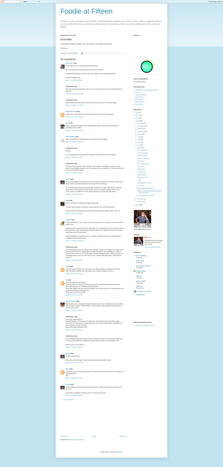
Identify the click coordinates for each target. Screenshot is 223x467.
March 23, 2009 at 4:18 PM (74, 310)
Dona (67, 369)
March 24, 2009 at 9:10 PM (74, 395)
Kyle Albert (69, 63)
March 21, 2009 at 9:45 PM (74, 80)
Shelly (68, 266)
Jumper (68, 220)
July (138, 137)
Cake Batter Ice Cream (144, 183)
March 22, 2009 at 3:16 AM (74, 157)
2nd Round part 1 (142, 153)
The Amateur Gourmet (143, 266)
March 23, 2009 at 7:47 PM (74, 362)
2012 (137, 113)
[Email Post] (81, 53)
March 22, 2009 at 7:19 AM (74, 173)
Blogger (120, 452)
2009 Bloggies (141, 175)
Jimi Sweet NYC (71, 111)
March (139, 148)
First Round (140, 161)
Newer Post (64, 436)
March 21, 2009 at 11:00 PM (74, 142)
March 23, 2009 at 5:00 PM (74, 330)
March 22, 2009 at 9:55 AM (74, 213)
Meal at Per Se (140, 102)
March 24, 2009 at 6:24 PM (74, 378)
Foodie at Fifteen (86, 11)
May (138, 142)
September (141, 131)
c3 (66, 280)
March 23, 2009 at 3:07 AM (74, 274)
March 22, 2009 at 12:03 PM (74, 241)
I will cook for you (142, 177)
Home (94, 436)
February (140, 199)
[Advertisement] (93, 418)
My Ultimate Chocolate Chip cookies (146, 90)
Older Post (122, 436)
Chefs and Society (141, 95)
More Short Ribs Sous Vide (145, 195)
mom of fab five (71, 301)
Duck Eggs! (139, 99)
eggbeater (139, 286)
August (139, 134)
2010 (137, 118)
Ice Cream (140, 185)
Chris (67, 123)
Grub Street (140, 261)
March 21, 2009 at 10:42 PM (74, 130)
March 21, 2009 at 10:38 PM (74, 117)
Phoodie (138, 276)
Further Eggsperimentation (145, 188)
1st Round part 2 (142, 155)
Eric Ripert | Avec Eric (143, 291)
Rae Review (139, 104)
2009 (137, 121)
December (140, 123)
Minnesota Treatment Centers (144, 325)
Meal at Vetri (139, 97)
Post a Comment (68, 399)
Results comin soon (143, 158)
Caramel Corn (141, 172)
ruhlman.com (140, 295)
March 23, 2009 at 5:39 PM (74, 347)
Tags (67, 200)
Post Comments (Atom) (76, 439)
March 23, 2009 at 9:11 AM (74, 295)
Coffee (139, 180)
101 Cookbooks (141, 256)
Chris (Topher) (70, 136)
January (140, 201)
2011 (137, 115)
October (140, 129)
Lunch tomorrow (142, 150)
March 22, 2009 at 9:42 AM (74, 194)
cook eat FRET (141, 281)
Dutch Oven (140, 169)
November (140, 126)
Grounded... (140, 166)
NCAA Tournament (143, 164)
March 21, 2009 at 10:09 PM (74, 94)
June (139, 140)
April (139, 145)
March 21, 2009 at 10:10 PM (74, 105)
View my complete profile (152, 247)
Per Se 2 (138, 92)
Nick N (69, 53)
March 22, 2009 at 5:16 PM (74, 260)
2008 (137, 205)
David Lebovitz (141, 271)
